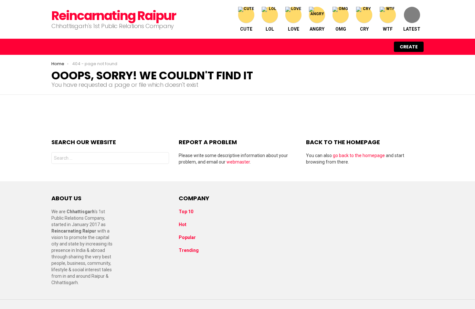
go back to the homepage (359, 155)
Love (293, 29)
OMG (340, 29)
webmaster (238, 161)
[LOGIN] (382, 47)
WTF (388, 29)
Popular (187, 237)
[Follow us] (355, 47)
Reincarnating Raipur (113, 16)
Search (162, 158)
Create (409, 47)
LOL (270, 29)
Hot (182, 224)
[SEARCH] (369, 47)
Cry (364, 29)
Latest (411, 29)
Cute (246, 29)
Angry (317, 29)
